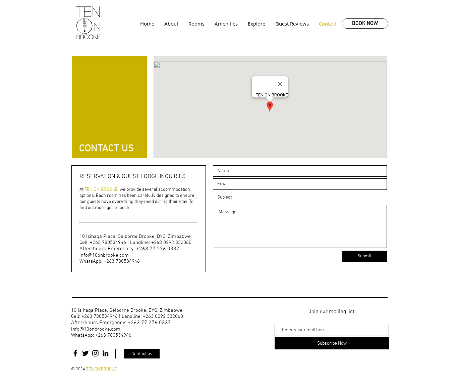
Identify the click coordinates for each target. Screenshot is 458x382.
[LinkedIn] (105, 353)
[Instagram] (95, 353)
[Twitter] (85, 353)
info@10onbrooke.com (104, 255)
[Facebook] (75, 353)
